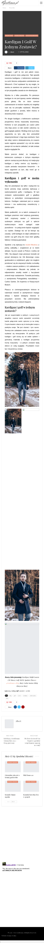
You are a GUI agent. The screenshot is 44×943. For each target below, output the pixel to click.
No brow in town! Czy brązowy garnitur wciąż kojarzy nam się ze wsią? (32, 741)
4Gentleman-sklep (12, 683)
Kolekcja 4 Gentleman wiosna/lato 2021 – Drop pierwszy (12, 740)
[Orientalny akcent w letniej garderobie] (13, 766)
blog (10, 695)
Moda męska (19, 35)
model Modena (31, 245)
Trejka (14, 936)
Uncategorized (31, 35)
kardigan (25, 695)
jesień (19, 695)
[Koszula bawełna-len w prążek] (31, 786)
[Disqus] (22, 832)
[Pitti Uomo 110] (31, 766)
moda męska (33, 695)
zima (7, 698)
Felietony (9, 35)
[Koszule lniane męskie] (13, 786)
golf (15, 695)
